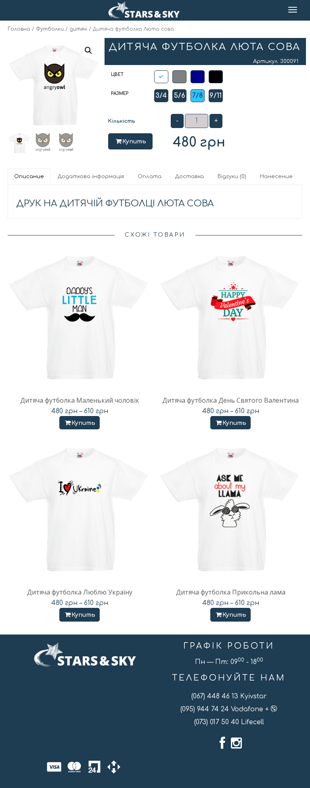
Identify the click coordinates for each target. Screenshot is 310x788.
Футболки (50, 29)
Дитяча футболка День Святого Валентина (230, 400)
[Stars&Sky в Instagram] (236, 743)
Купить (134, 142)
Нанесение (276, 176)
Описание (29, 176)
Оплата (149, 176)
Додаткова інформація (91, 176)
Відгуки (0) (232, 176)
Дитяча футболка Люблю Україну (79, 592)
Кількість (121, 121)
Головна (19, 29)
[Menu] (293, 10)
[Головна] (143, 10)
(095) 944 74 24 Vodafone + (225, 709)
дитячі (78, 29)
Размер (119, 93)
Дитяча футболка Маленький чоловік (79, 400)
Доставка (189, 176)
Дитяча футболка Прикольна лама (230, 592)
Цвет (117, 74)
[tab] (29, 176)
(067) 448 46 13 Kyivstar (229, 696)
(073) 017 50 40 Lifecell (229, 722)
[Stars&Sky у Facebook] (222, 743)
